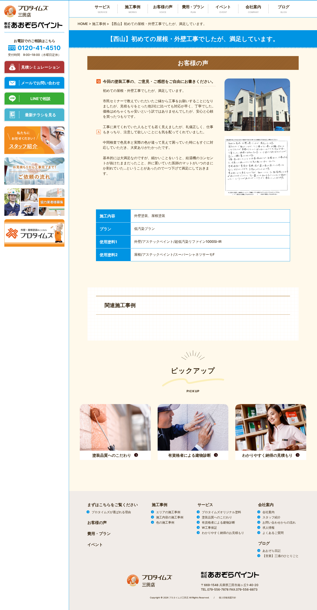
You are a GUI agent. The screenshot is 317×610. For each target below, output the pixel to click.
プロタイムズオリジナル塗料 (221, 512)
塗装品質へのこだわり (217, 517)
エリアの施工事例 (168, 512)
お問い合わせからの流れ (279, 522)
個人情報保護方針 (227, 597)
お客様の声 (163, 9)
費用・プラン (193, 9)
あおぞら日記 (271, 550)
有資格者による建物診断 (218, 522)
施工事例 (99, 24)
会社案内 (253, 9)
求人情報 (268, 527)
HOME (83, 24)
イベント (223, 9)
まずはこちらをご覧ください (112, 504)
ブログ (283, 9)
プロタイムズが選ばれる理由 (111, 512)
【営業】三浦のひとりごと (280, 556)
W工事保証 (209, 527)
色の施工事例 (165, 522)
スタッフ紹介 (271, 517)
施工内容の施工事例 (169, 517)
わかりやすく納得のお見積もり (223, 533)
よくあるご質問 (273, 533)
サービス (205, 504)
